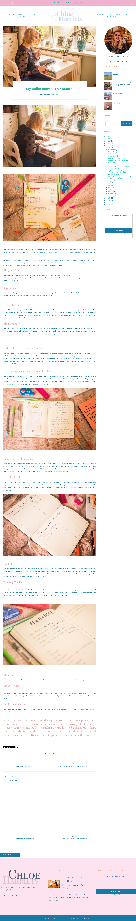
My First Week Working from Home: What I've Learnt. (118, 171)
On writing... (117, 103)
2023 (108, 137)
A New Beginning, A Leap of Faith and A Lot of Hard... (119, 177)
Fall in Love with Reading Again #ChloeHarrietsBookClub (74, 883)
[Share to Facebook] (49, 753)
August (110, 181)
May (109, 187)
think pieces (112, 17)
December (112, 150)
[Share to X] (45, 753)
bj (57, 94)
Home (56, 3)
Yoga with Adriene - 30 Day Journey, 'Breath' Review (122, 84)
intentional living (28, 15)
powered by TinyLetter (118, 234)
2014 (108, 204)
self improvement (117, 15)
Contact (77, 3)
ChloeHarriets (60, 918)
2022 (108, 139)
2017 (108, 198)
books (10, 15)
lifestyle (23, 17)
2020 (108, 143)
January (111, 196)
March (110, 191)
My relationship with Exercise (118, 160)
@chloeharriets (10, 855)
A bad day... (117, 93)
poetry (100, 15)
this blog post (9, 384)
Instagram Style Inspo (115, 175)
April (110, 189)
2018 (108, 147)
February (111, 194)
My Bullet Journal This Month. (118, 158)
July (109, 183)
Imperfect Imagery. (114, 165)
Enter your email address (118, 215)
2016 (108, 200)
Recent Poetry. (113, 162)
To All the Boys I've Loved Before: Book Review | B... (119, 167)
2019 (108, 145)
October (111, 154)
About (66, 3)
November (112, 152)
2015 (108, 202)
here (45, 252)
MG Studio (85, 918)
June (110, 185)
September (112, 156)
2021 (108, 141)
